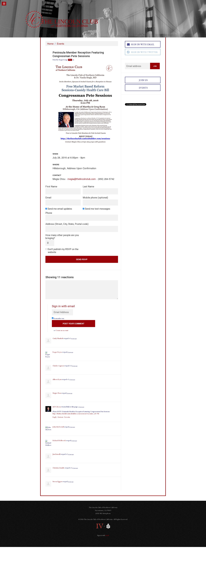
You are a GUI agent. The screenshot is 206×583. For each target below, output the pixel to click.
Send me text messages (97, 208)
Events (60, 43)
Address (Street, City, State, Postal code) (66, 224)
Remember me (59, 318)
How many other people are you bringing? (62, 237)
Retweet (60, 417)
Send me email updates (60, 208)
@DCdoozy (57, 407)
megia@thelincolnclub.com (81, 179)
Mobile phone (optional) (95, 197)
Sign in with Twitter (144, 52)
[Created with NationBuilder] (107, 526)
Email (48, 197)
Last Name (88, 186)
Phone (48, 212)
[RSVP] (85, 105)
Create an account (62, 330)
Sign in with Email (142, 44)
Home (50, 43)
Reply (55, 417)
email (107, 535)
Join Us (143, 80)
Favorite (67, 417)
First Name (51, 186)
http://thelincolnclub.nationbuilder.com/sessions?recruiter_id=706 (76, 413)
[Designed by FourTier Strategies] (99, 526)
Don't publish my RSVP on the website (63, 251)
